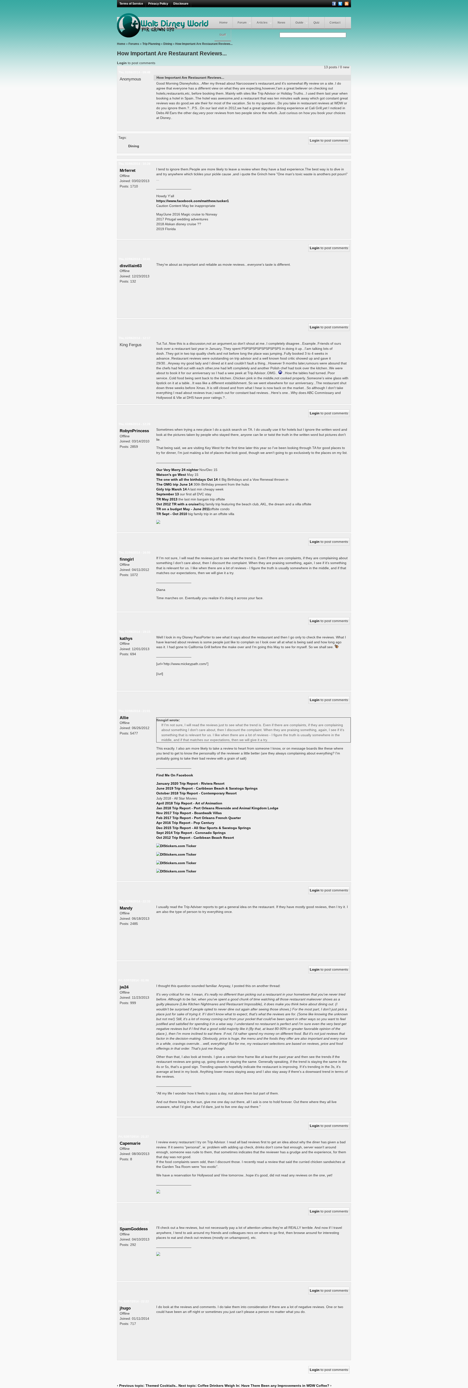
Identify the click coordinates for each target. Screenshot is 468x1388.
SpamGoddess (134, 1228)
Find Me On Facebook (174, 775)
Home (223, 22)
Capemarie (130, 1143)
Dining (167, 43)
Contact (335, 22)
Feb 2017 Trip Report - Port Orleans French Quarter (198, 818)
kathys (126, 638)
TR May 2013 (166, 499)
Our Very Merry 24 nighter (177, 470)
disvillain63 (131, 265)
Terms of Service (131, 3)
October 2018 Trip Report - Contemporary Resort (196, 793)
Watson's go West (171, 475)
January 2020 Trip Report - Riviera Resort (190, 783)
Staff (222, 35)
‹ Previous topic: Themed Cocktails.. (147, 1386)
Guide (299, 22)
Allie (124, 717)
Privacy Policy (158, 3)
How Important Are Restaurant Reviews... (204, 43)
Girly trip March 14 (171, 489)
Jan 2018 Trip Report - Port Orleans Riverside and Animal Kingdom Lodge (217, 808)
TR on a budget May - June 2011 (183, 509)
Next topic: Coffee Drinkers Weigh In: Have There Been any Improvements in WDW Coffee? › (255, 1386)
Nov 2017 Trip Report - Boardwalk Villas (189, 813)
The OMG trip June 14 (174, 484)
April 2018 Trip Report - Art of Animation (189, 803)
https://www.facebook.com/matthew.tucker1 (192, 201)
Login (122, 63)
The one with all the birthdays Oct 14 (187, 479)
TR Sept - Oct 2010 (171, 514)
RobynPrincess (134, 430)
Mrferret (128, 170)
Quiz (316, 22)
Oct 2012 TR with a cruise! (178, 504)
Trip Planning (151, 43)
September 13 (167, 494)
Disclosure (180, 3)
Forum (242, 22)
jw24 (124, 987)
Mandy (126, 908)
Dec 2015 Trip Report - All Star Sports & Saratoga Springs (203, 828)
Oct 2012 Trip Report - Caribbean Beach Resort (195, 838)
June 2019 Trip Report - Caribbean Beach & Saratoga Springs (207, 788)
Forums (133, 43)
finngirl (127, 559)
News (281, 22)
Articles (262, 22)
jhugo (125, 1308)
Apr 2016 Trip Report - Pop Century (185, 823)
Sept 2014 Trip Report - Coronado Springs (191, 833)
